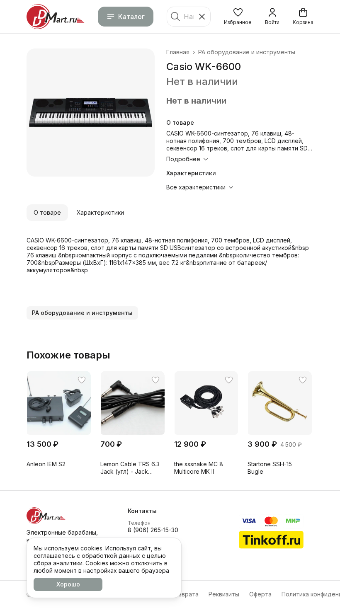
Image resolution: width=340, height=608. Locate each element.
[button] (238, 16)
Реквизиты (224, 594)
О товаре (47, 212)
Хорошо (68, 584)
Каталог (131, 16)
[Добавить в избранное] (82, 380)
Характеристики (100, 212)
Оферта (260, 594)
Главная (177, 52)
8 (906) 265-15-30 (153, 529)
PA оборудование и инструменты (246, 52)
